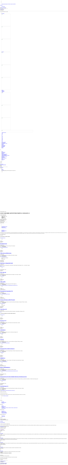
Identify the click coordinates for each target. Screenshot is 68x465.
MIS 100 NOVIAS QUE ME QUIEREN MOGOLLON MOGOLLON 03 (13, 376)
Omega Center (3, 416)
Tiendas (2, 405)
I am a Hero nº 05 (3, 309)
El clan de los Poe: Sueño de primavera (7, 348)
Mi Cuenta (3, 401)
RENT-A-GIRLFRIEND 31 (5, 367)
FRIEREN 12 (2, 358)
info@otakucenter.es (2, 422)
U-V (2, 137)
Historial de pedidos (4, 402)
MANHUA (3, 91)
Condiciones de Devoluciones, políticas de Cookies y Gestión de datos (9, 407)
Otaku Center (3, 415)
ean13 (1, 234)
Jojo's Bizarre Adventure (4, 226)
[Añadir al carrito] (0, 240)
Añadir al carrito (2, 222)
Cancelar (1, 452)
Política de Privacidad (4, 412)
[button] (1, 433)
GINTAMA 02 (2, 329)
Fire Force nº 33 (3, 320)
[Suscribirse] (7, 393)
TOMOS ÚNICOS (4, 132)
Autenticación (3, 6)
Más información (2, 426)
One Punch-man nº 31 (4, 386)
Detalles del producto (4, 230)
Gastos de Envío (3, 408)
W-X (2, 139)
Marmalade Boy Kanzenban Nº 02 (6, 291)
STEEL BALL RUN (4, 227)
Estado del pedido (4, 406)
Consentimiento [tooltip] (2, 429)
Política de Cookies (4, 411)
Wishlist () (1, 5)
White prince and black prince (5, 253)
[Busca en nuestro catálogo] (7, 8)
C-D (2, 138)
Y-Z (2, 141)
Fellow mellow (3, 281)
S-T (2, 135)
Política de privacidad (5, 395)
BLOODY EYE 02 (3, 243)
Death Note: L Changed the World (6, 263)
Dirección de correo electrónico (3, 458)
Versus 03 (2, 339)
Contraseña (1, 459)
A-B (2, 136)
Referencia (1, 219)
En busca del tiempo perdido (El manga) (7, 299)
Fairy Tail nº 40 (3, 272)
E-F (2, 140)
